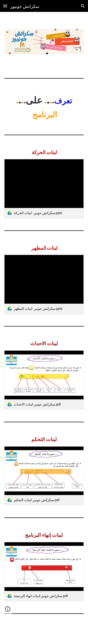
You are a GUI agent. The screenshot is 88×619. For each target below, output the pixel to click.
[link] (44, 188)
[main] (44, 106)
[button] (5, 6)
